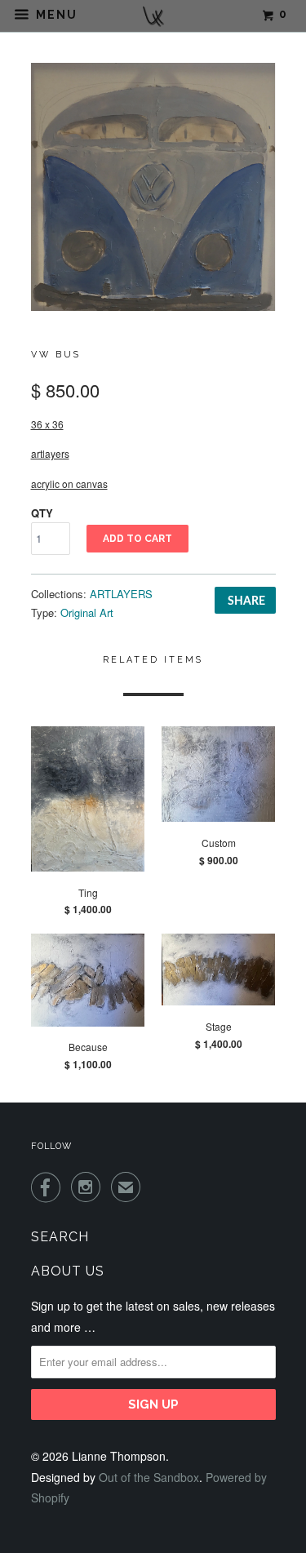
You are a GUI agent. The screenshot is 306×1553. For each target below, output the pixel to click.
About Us (67, 1271)
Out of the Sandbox (149, 1477)
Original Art (86, 612)
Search (60, 1237)
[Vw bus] (153, 187)
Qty (42, 513)
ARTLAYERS (121, 593)
